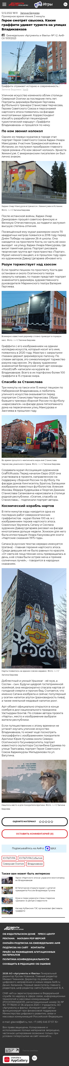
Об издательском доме (19, 934)
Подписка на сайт (15, 947)
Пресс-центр (46, 934)
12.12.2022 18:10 (10, 13)
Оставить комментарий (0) (34, 833)
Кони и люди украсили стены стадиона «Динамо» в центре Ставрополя (35, 899)
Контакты (38, 947)
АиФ (25, 89)
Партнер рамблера (30, 1051)
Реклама (9, 938)
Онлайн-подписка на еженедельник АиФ (31, 943)
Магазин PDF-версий (31, 938)
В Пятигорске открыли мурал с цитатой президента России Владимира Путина (35, 889)
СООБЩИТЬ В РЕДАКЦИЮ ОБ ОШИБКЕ (27, 963)
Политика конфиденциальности (26, 959)
